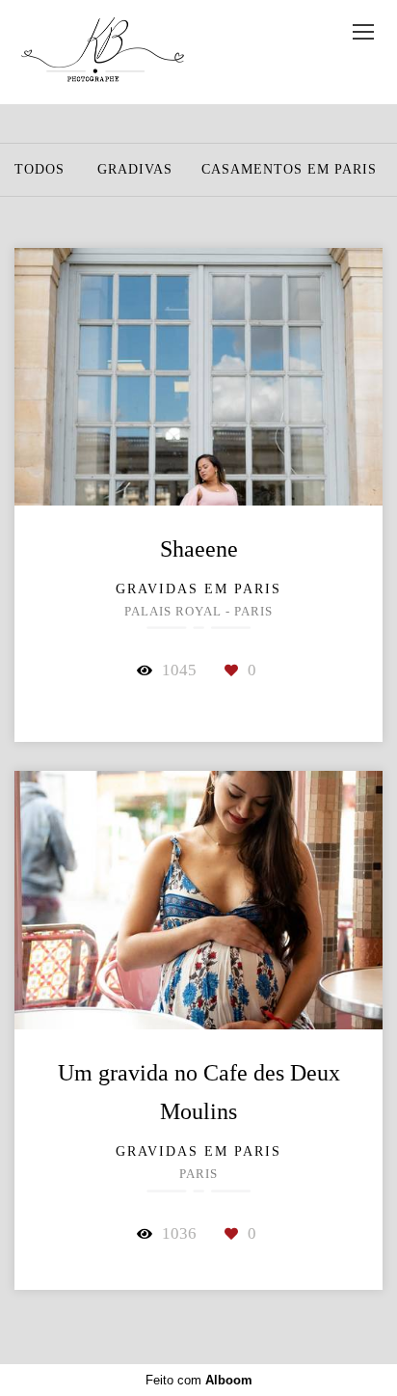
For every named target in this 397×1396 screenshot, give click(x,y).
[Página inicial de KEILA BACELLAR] (101, 52)
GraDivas (134, 170)
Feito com (199, 1380)
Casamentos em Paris (289, 170)
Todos (39, 170)
